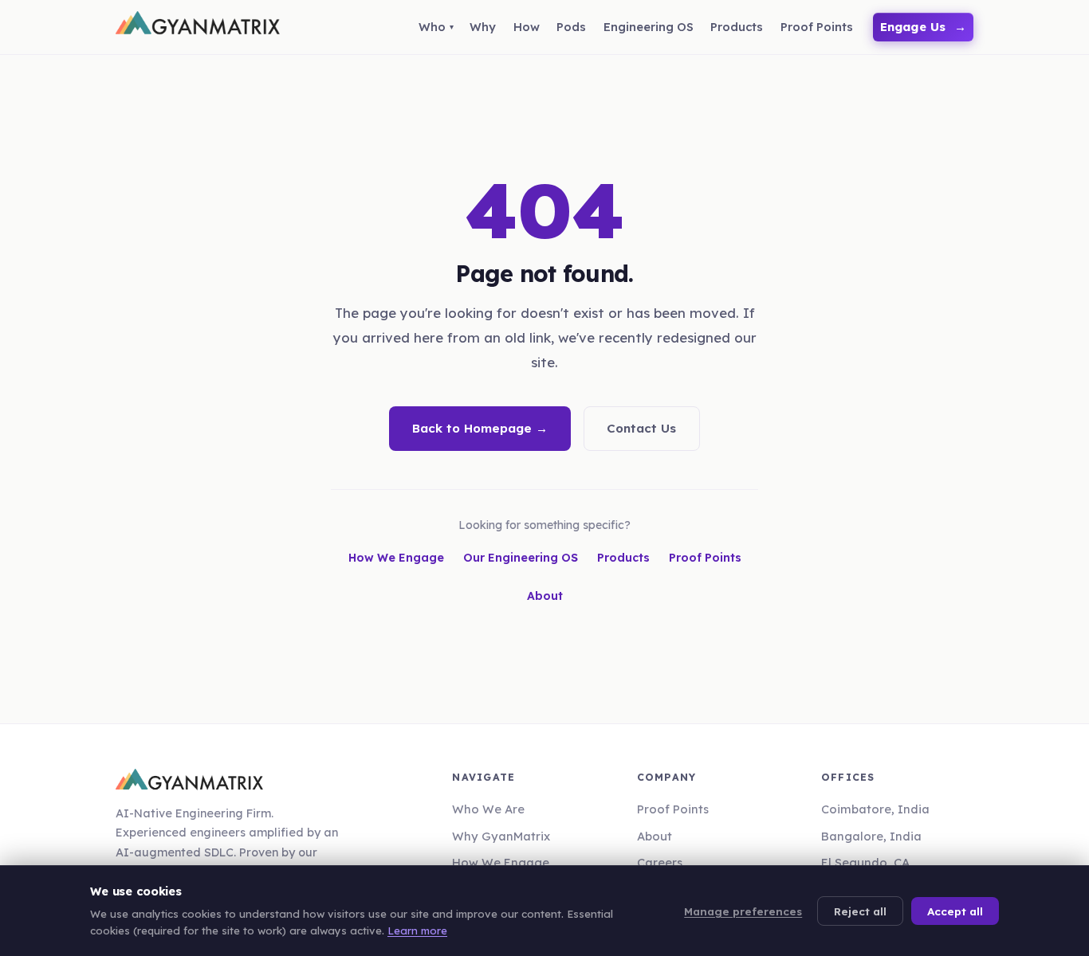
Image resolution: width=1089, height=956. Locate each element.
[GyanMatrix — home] (198, 27)
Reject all (860, 911)
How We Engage (396, 557)
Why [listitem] (483, 26)
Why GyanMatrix (501, 836)
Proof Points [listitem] (816, 26)
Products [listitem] (736, 26)
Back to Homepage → (480, 428)
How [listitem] (526, 26)
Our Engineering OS (520, 557)
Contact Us (641, 428)
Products (623, 557)
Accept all (955, 911)
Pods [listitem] (571, 26)
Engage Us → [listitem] (923, 26)
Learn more (417, 930)
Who (432, 26)
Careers (659, 862)
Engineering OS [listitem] (648, 26)
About (545, 596)
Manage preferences (743, 911)
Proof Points (705, 557)
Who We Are (488, 809)
